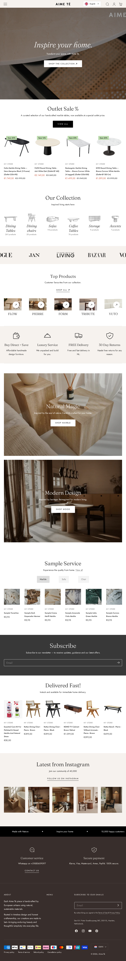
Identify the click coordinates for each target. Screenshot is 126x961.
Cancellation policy (55, 952)
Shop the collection (62, 63)
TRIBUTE (88, 314)
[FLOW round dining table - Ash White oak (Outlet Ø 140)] (48, 147)
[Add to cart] (17, 156)
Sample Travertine (11, 613)
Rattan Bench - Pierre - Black (112, 728)
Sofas (52, 226)
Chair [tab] (83, 579)
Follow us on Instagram (63, 778)
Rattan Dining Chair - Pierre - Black (52, 728)
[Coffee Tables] (73, 217)
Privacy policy (9, 952)
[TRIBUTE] (88, 304)
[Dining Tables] (10, 217)
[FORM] (63, 304)
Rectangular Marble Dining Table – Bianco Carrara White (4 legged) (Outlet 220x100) (77, 171)
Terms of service (24, 952)
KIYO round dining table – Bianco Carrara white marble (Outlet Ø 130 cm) (108, 171)
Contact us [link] (32, 870)
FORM (63, 314)
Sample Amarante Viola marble (72, 615)
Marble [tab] (43, 579)
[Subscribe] (118, 662)
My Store (8, 164)
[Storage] (94, 217)
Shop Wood (63, 509)
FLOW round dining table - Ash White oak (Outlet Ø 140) (47, 170)
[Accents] (115, 217)
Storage (94, 226)
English (92, 3)
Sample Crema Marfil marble (51, 615)
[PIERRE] (38, 304)
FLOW (12, 314)
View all (79, 570)
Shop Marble (63, 422)
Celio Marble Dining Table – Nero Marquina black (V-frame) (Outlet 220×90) (17, 171)
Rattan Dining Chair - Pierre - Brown (32, 728)
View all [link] (63, 124)
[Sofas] (52, 217)
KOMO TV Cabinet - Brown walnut (72, 728)
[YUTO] (113, 304)
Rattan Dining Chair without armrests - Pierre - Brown (92, 729)
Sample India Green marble (91, 615)
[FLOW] (12, 304)
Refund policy (39, 952)
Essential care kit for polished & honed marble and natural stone (12, 731)
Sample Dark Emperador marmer (32, 615)
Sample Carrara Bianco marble (112, 615)
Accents (115, 226)
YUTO (113, 314)
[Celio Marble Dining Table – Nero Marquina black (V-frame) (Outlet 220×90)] (17, 147)
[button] (5, 4)
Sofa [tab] (64, 579)
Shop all (61, 290)
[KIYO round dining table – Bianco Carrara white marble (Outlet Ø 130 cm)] (109, 147)
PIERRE (37, 314)
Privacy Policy (115, 913)
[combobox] (92, 3)
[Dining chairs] (31, 217)
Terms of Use (103, 913)
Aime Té (102, 954)
